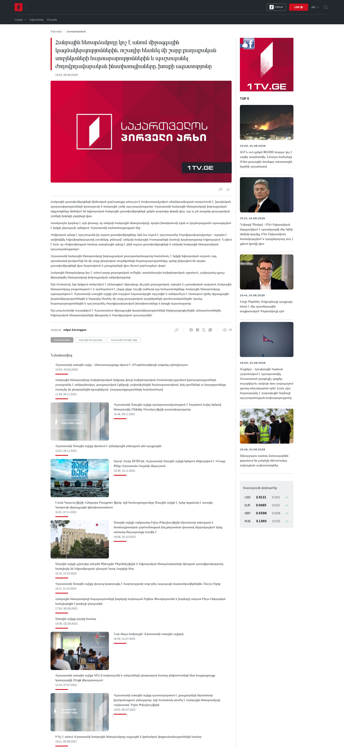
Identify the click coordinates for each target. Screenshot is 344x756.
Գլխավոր (56, 31)
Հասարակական (62, 340)
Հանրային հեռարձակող (90, 340)
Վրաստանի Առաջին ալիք (124, 340)
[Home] (18, 7)
